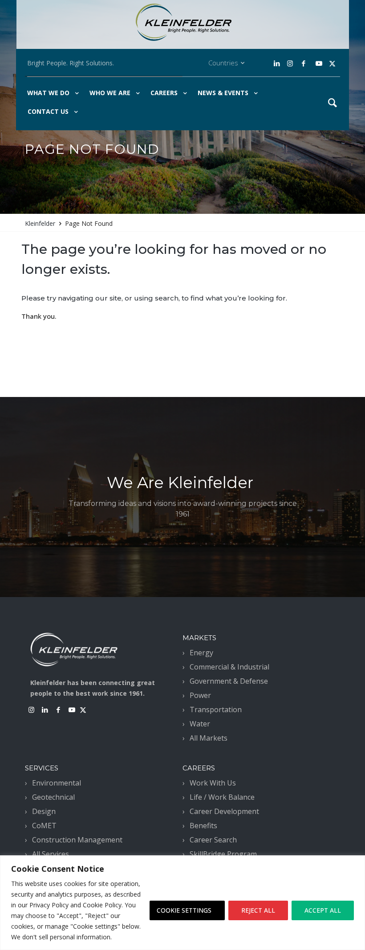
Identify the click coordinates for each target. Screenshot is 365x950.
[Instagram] (288, 63)
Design (44, 811)
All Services (50, 854)
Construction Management (77, 840)
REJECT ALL (258, 910)
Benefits (203, 825)
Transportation (216, 709)
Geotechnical (53, 797)
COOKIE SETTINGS (184, 910)
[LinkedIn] (277, 63)
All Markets (208, 738)
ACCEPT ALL (322, 910)
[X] (332, 63)
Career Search (213, 840)
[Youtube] (318, 63)
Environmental (56, 783)
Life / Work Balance (222, 797)
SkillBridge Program (223, 854)
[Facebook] (303, 63)
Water (200, 724)
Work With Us (213, 783)
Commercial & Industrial (229, 667)
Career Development (224, 811)
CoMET (44, 825)
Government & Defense (229, 681)
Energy (201, 652)
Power (200, 695)
